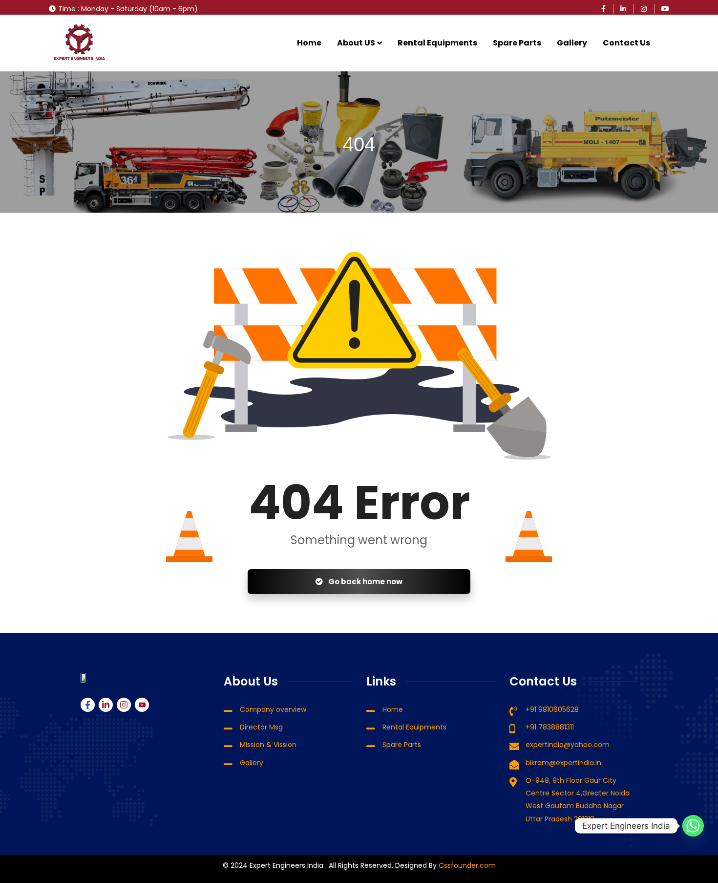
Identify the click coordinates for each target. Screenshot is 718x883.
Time (67, 9)
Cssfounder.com (466, 865)
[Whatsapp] (693, 826)
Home (309, 42)
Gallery (572, 42)
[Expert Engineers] (79, 43)
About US (356, 42)
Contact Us (626, 42)
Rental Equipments (437, 42)
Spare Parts (517, 42)
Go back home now (364, 581)
